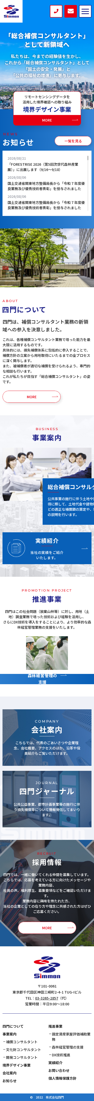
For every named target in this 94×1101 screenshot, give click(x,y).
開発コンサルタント (22, 1057)
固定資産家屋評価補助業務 (71, 1036)
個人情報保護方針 (62, 1078)
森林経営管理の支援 (67, 1047)
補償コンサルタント (22, 1041)
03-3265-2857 (46, 998)
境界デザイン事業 (17, 1065)
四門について (13, 1026)
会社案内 (10, 1072)
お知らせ (10, 1080)
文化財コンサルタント (23, 1049)
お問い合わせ (58, 1070)
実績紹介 (55, 1062)
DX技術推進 (61, 1054)
